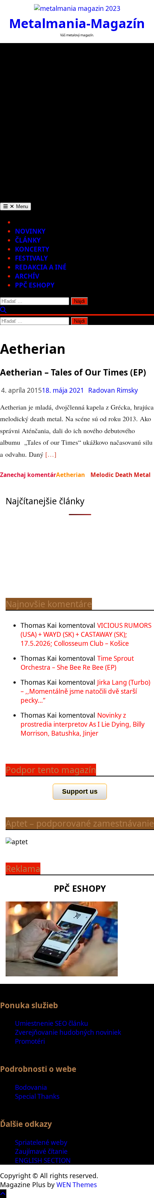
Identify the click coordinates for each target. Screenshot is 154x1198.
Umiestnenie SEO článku (51, 1023)
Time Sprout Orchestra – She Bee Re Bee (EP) (77, 663)
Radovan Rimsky (113, 390)
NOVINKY (30, 231)
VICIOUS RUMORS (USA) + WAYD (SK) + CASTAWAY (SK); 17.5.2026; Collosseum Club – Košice (86, 634)
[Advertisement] (77, 120)
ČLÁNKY (28, 240)
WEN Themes (76, 1184)
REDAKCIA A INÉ (41, 267)
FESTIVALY (31, 258)
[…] (50, 454)
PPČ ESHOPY (35, 285)
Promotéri (30, 1041)
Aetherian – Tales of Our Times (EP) (73, 372)
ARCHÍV (27, 276)
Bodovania (31, 1087)
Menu (21, 206)
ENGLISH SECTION (43, 1160)
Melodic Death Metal (120, 475)
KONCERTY (32, 249)
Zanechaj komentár (28, 475)
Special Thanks (37, 1096)
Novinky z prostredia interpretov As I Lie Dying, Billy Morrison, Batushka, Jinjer (83, 724)
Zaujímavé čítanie (41, 1151)
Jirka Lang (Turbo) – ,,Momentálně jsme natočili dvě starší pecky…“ (85, 691)
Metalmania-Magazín (77, 23)
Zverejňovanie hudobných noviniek (68, 1032)
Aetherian (70, 475)
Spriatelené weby (41, 1142)
